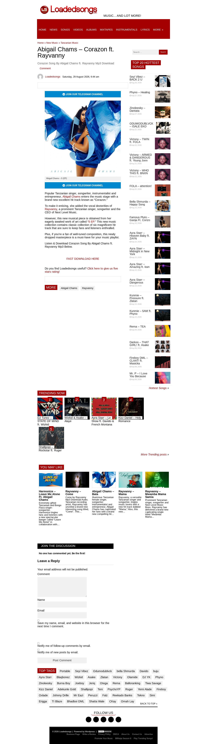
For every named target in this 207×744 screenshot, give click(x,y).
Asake (91, 677)
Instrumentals (126, 29)
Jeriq (92, 683)
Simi (152, 695)
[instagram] (103, 719)
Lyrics (145, 29)
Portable (65, 671)
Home (42, 29)
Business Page (73, 734)
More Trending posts (155, 454)
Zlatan (104, 677)
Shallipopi (87, 689)
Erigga (43, 701)
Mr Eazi (78, 695)
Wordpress (90, 731)
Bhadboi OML (75, 701)
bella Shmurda (126, 671)
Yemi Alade (145, 689)
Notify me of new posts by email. (57, 652)
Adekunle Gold (67, 689)
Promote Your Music (104, 738)
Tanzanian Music (69, 43)
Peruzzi (92, 695)
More (157, 29)
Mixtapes (106, 29)
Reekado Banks (122, 695)
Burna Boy (63, 683)
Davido (144, 671)
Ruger (129, 689)
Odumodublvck (102, 671)
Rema (116, 683)
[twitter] (96, 719)
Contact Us (137, 734)
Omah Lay (127, 701)
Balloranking (132, 683)
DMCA (116, 734)
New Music (52, 43)
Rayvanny (51, 209)
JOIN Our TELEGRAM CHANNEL (84, 94)
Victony (117, 677)
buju (155, 671)
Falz (105, 695)
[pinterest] (118, 719)
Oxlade (43, 695)
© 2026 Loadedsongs (61, 731)
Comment (45, 68)
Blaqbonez (63, 677)
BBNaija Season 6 (123, 738)
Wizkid (79, 677)
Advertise (148, 734)
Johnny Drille (61, 695)
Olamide (132, 677)
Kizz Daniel (46, 689)
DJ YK (146, 677)
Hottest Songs (158, 388)
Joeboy (79, 683)
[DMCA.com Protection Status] (105, 731)
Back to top (147, 703)
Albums (91, 29)
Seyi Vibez (81, 671)
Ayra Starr (45, 677)
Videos (78, 29)
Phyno (159, 677)
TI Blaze (57, 701)
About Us (125, 734)
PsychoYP (114, 689)
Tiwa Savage (153, 683)
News (53, 29)
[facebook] (88, 719)
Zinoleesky (45, 683)
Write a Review (89, 734)
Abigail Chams (71, 196)
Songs (65, 29)
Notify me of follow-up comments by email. (64, 645)
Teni (100, 689)
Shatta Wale (96, 701)
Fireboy (161, 689)
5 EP (91, 221)
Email (40, 610)
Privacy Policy (104, 734)
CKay (112, 701)
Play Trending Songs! (143, 738)
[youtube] (111, 719)
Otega (104, 683)
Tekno (141, 695)
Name (41, 599)
